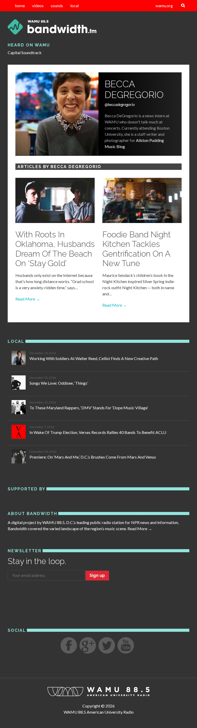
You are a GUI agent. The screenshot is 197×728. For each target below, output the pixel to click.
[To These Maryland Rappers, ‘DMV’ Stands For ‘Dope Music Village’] (19, 408)
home (20, 5)
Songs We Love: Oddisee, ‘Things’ (58, 383)
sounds (57, 5)
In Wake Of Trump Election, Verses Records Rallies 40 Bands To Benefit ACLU (97, 432)
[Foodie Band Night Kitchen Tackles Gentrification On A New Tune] (142, 201)
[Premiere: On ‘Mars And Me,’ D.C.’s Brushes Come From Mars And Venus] (19, 457)
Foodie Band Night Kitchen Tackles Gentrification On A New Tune (136, 249)
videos (38, 5)
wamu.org (164, 5)
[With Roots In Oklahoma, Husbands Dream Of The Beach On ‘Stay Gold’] (55, 201)
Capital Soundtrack (25, 52)
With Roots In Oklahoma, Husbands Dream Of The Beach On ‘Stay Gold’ (55, 249)
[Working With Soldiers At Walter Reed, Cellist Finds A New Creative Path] (19, 358)
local (74, 5)
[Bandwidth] (98, 26)
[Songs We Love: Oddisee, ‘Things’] (19, 383)
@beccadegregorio (120, 104)
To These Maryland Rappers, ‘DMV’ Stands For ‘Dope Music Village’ (88, 407)
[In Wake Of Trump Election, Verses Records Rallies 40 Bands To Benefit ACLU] (19, 432)
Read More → (27, 298)
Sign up (97, 575)
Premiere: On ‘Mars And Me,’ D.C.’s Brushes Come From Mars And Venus (92, 456)
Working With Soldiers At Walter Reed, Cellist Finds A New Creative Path (93, 358)
